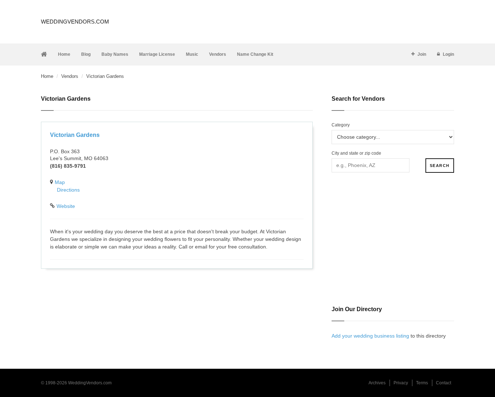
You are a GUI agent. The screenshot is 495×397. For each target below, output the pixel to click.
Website (66, 206)
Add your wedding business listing (370, 336)
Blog (86, 54)
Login (448, 54)
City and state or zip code (356, 153)
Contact (443, 382)
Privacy (401, 382)
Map (60, 182)
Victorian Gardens (75, 135)
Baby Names (114, 54)
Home (64, 54)
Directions (68, 190)
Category (341, 125)
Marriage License (157, 54)
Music (192, 54)
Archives (377, 382)
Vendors (217, 54)
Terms (422, 382)
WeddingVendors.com (75, 21)
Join (421, 54)
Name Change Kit (255, 54)
